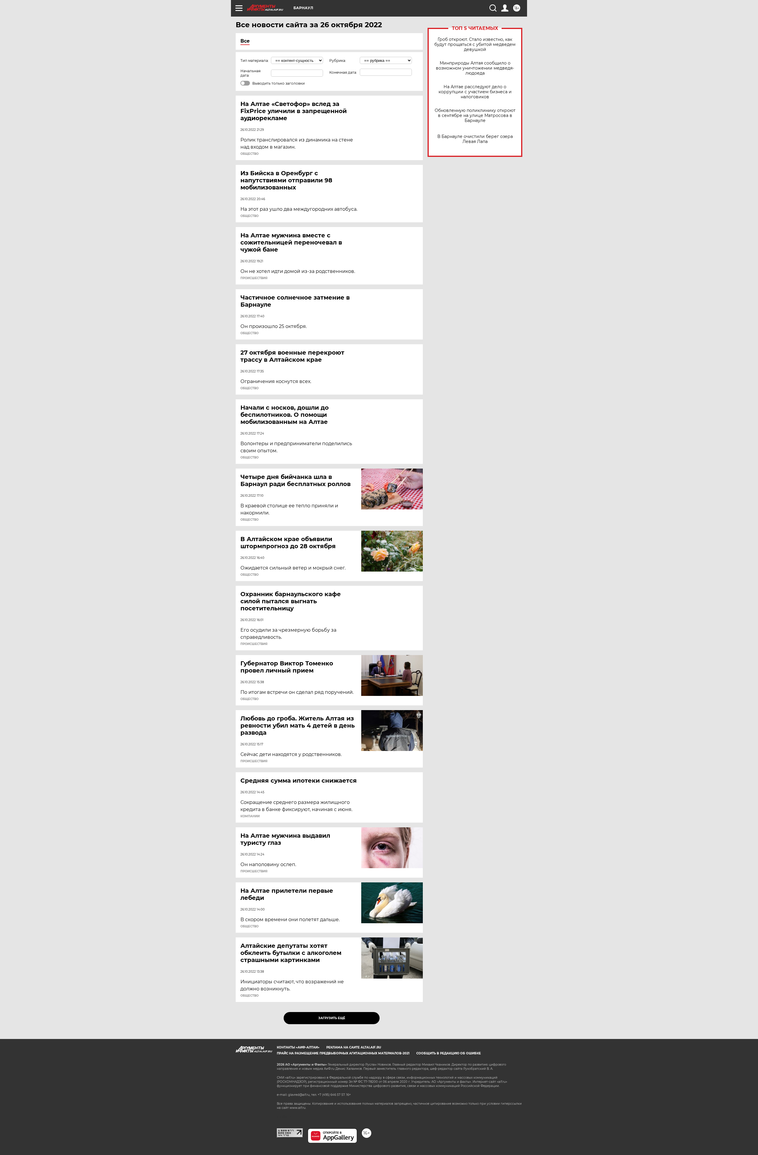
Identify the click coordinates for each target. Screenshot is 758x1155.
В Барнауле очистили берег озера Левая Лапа (475, 139)
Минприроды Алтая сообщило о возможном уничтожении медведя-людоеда (475, 68)
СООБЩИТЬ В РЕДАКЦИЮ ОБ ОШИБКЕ (448, 1053)
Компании (250, 816)
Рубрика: (337, 60)
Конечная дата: (343, 72)
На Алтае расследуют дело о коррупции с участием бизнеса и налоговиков (475, 91)
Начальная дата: (250, 73)
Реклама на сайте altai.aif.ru (353, 1047)
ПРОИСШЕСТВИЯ (253, 278)
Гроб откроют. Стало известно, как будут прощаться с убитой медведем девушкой (474, 44)
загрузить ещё (331, 1018)
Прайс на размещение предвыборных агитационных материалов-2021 (343, 1053)
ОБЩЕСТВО (249, 153)
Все (245, 41)
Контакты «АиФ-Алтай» (298, 1047)
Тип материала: (254, 60)
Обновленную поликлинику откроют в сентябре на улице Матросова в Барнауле (475, 115)
